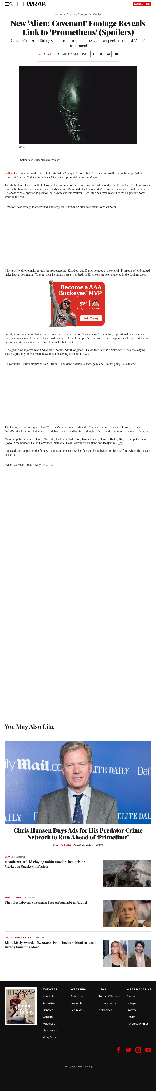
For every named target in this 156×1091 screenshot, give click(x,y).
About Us (48, 996)
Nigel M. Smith (44, 54)
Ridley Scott (12, 173)
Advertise (49, 1003)
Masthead (49, 1023)
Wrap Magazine (139, 989)
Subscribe (142, 3)
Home (58, 14)
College (131, 1003)
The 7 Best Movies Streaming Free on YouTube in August (46, 902)
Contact (48, 1009)
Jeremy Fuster (63, 844)
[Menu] (9, 4)
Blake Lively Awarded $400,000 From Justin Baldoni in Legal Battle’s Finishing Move (50, 944)
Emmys (131, 1009)
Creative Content (77, 14)
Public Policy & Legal (19, 937)
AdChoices (105, 1009)
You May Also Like (30, 726)
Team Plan (77, 1003)
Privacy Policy (107, 1003)
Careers (48, 1016)
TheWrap (50, 989)
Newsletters (50, 1030)
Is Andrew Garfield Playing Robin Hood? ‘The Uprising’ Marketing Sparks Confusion (45, 864)
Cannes (131, 996)
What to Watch (14, 897)
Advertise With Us (138, 1023)
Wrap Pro (78, 989)
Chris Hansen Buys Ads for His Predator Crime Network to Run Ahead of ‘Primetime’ (78, 833)
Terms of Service (109, 996)
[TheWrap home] (31, 4)
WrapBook (49, 1037)
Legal (103, 989)
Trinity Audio (40, 160)
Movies (97, 14)
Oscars (131, 1016)
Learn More (78, 1009)
